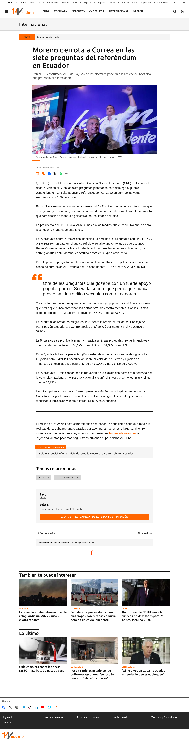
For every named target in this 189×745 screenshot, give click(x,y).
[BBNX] (14, 735)
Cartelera (96, 11)
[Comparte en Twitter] (55, 174)
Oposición (146, 2)
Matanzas (114, 2)
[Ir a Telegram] (24, 707)
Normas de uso (145, 533)
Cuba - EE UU (178, 2)
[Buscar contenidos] (175, 12)
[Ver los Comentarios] (44, 174)
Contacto (7, 722)
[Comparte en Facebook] (49, 174)
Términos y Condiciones (164, 717)
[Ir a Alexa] (50, 707)
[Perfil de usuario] (183, 11)
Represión (102, 2)
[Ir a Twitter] (11, 707)
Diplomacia (89, 2)
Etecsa (41, 2)
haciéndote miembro (122, 433)
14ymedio (8, 717)
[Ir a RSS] (56, 707)
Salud (32, 2)
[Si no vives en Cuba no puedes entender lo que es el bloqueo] (146, 650)
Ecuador (43, 477)
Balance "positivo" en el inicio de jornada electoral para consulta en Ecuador (86, 453)
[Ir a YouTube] (43, 707)
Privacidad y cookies (88, 717)
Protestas (76, 2)
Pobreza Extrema (130, 2)
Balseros (65, 2)
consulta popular (67, 477)
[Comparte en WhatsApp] (61, 174)
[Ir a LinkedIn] (37, 707)
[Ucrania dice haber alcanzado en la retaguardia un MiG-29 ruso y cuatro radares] (43, 592)
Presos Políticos (161, 2)
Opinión (138, 11)
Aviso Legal (120, 717)
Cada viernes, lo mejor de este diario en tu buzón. (95, 517)
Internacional (119, 11)
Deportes (78, 11)
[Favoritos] (38, 174)
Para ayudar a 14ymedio (48, 37)
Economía (60, 11)
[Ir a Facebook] (4, 707)
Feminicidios (52, 2)
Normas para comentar (52, 717)
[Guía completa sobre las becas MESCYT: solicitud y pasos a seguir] (43, 650)
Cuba (46, 11)
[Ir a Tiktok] (30, 707)
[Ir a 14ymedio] (25, 11)
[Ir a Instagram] (17, 707)
